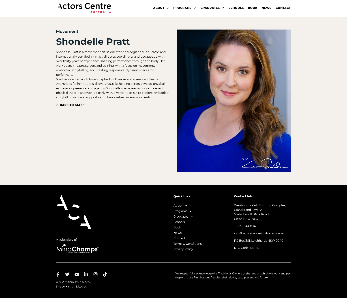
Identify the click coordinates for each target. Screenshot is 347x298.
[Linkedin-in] (86, 274)
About (158, 8)
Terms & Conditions (188, 243)
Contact (283, 8)
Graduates (210, 8)
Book (252, 8)
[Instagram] (95, 274)
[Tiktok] (104, 274)
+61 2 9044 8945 (245, 226)
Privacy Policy (183, 249)
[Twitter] (67, 274)
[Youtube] (76, 274)
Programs (182, 8)
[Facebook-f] (57, 274)
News (266, 8)
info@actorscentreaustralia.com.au (259, 233)
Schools (236, 8)
